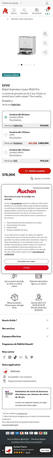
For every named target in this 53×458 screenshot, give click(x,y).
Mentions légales (38, 439)
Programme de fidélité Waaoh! (17, 344)
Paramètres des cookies (26, 261)
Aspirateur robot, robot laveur (22, 19)
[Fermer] (3, 450)
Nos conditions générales (18, 439)
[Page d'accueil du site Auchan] (5, 11)
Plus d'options (15, 120)
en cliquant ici (22, 413)
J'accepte (26, 268)
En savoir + (7, 100)
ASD (15, 161)
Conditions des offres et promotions (26, 442)
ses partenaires (17, 203)
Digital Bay (15, 104)
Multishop (18, 143)
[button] (19, 64)
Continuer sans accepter (41, 188)
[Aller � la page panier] (48, 11)
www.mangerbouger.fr (10, 425)
